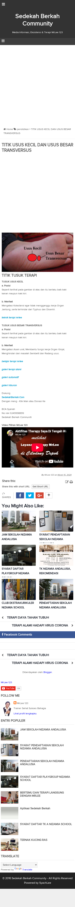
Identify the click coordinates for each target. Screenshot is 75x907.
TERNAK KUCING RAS (33, 840)
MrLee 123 (6, 682)
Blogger (47, 672)
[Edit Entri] (67, 482)
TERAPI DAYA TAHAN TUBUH (28, 617)
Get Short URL (40, 486)
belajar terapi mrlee (12, 361)
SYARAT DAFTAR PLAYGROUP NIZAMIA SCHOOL (15, 573)
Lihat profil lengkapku (25, 713)
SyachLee (45, 883)
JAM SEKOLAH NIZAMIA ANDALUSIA (43, 729)
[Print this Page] (71, 482)
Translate (27, 869)
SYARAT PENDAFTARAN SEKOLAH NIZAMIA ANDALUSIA (54, 539)
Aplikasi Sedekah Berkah (35, 808)
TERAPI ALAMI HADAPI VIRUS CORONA (40, 625)
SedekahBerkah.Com (13, 397)
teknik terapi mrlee (12, 317)
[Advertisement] (37, 84)
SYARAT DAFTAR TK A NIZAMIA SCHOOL (46, 824)
